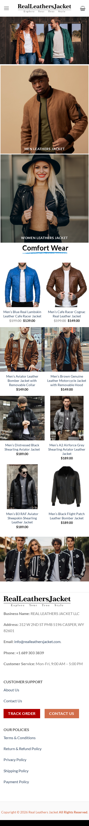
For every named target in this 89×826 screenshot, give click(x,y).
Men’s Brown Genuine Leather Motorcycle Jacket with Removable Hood (66, 380)
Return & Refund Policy (23, 748)
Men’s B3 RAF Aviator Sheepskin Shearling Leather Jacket (22, 518)
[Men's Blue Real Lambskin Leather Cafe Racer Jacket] (22, 285)
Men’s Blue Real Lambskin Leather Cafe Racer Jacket (22, 314)
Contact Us (13, 700)
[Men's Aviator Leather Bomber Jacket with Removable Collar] (22, 349)
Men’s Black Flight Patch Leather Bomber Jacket (67, 516)
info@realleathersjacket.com (37, 641)
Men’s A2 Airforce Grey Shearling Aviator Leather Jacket (66, 449)
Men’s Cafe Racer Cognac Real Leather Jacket (66, 314)
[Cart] (82, 8)
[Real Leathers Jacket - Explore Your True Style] (44, 8)
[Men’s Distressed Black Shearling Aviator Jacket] (22, 418)
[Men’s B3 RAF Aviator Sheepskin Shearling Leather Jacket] (22, 486)
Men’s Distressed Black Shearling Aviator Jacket (22, 447)
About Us (11, 690)
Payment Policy (17, 781)
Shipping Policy (16, 770)
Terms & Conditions (20, 737)
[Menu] (6, 8)
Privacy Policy (15, 759)
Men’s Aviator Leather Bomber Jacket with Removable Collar (22, 380)
